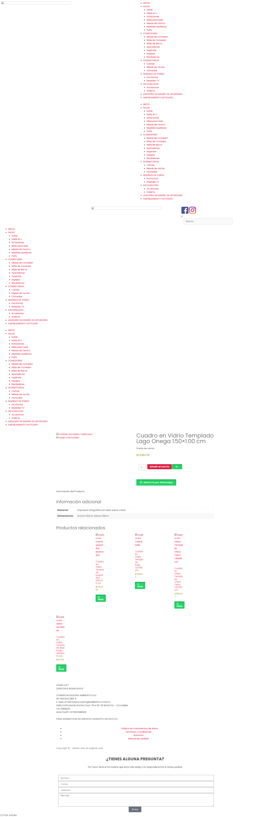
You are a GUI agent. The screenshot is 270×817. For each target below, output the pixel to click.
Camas (150, 63)
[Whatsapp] (200, 210)
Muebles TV (153, 80)
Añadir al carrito (160, 466)
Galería (151, 90)
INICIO (146, 3)
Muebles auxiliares (156, 26)
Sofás (150, 9)
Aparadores (153, 47)
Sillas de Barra (154, 43)
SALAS (146, 6)
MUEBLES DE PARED (153, 74)
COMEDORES (150, 33)
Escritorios (152, 77)
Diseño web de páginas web (87, 748)
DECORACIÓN (150, 84)
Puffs (149, 30)
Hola (101, 599)
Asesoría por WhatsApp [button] (158, 482)
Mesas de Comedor (157, 36)
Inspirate (151, 50)
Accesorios (153, 87)
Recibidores (153, 57)
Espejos (151, 53)
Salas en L (152, 13)
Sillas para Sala (155, 20)
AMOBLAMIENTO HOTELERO (158, 97)
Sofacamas (153, 16)
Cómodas (152, 70)
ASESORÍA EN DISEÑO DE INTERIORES (163, 94)
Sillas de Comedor (156, 40)
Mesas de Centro (156, 23)
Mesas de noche (156, 67)
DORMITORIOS (151, 60)
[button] (225, 216)
